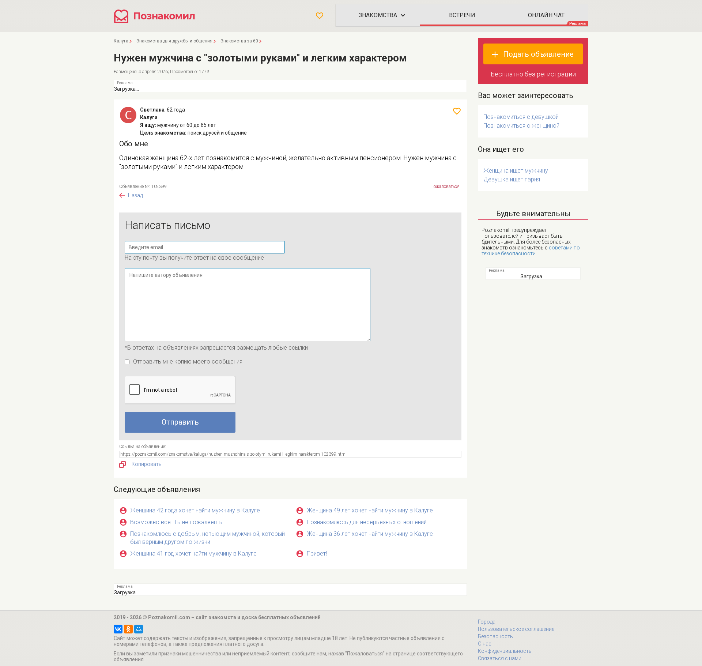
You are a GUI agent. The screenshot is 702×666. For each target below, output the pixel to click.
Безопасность (495, 636)
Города (486, 622)
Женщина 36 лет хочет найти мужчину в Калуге (370, 533)
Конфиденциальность (505, 651)
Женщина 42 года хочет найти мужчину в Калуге (195, 510)
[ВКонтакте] (118, 629)
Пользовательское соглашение (516, 629)
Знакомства (378, 15)
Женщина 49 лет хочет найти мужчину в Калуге (370, 510)
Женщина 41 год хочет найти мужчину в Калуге (193, 553)
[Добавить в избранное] (456, 111)
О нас (484, 644)
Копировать (147, 464)
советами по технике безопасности (531, 250)
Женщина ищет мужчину (515, 170)
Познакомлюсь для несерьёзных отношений (367, 522)
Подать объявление (538, 54)
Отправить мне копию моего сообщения (187, 361)
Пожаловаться (445, 186)
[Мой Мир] (138, 629)
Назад (135, 195)
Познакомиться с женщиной (521, 125)
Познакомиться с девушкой (521, 116)
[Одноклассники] (128, 629)
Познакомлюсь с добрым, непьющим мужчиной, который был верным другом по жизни (207, 537)
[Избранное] (319, 15)
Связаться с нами (499, 658)
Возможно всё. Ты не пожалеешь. (176, 522)
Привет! (317, 553)
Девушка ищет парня (511, 179)
